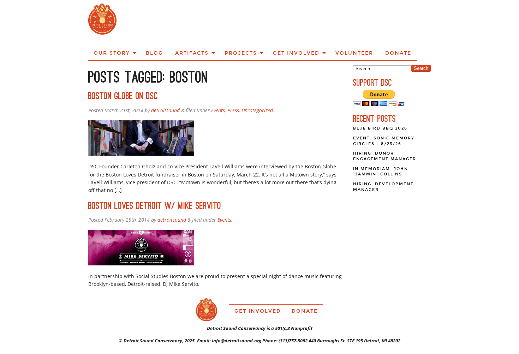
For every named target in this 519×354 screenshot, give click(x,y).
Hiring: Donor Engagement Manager (384, 131)
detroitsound (165, 85)
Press (233, 85)
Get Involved (301, 22)
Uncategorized (257, 85)
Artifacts (213, 22)
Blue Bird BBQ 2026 (380, 103)
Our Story (146, 22)
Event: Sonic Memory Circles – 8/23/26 (383, 115)
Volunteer (349, 22)
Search (421, 43)
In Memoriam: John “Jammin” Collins (380, 146)
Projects (254, 22)
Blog (182, 22)
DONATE (385, 22)
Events (218, 85)
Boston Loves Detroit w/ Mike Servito (154, 180)
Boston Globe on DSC (122, 71)
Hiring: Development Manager (383, 161)
